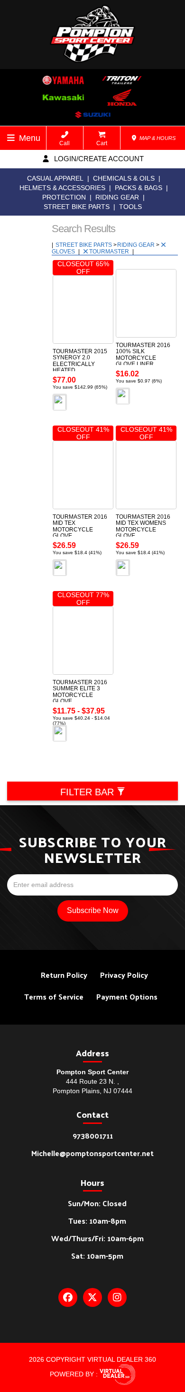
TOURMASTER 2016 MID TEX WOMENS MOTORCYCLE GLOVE (143, 526)
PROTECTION (64, 197)
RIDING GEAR (117, 197)
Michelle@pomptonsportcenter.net (92, 1153)
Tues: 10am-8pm (97, 1220)
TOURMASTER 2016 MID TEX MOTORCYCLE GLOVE (80, 526)
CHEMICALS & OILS (124, 178)
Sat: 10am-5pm (97, 1255)
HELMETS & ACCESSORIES (62, 187)
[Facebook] (67, 1297)
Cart (101, 143)
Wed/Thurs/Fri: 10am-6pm (97, 1238)
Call (64, 143)
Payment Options (126, 996)
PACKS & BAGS (138, 187)
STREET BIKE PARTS (77, 206)
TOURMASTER (109, 251)
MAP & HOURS (157, 138)
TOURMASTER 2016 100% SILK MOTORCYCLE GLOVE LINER (143, 354)
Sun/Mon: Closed (97, 1203)
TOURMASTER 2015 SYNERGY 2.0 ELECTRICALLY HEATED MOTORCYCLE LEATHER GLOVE (80, 367)
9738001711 (93, 1135)
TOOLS (130, 206)
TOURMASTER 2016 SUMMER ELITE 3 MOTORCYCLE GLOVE (80, 692)
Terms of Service (53, 996)
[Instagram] (117, 1297)
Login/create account (98, 159)
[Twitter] (92, 1297)
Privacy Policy (124, 975)
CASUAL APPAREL (55, 178)
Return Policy (64, 975)
